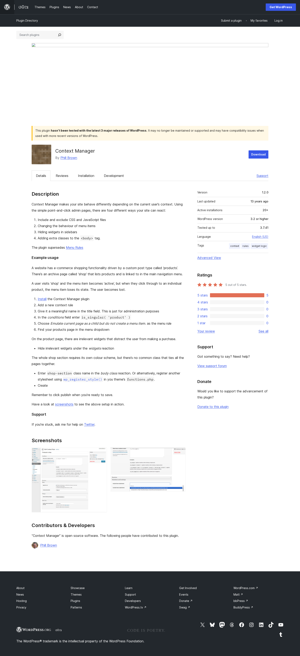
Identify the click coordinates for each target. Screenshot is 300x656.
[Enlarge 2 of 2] (180, 453)
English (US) (260, 236)
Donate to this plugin (213, 407)
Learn (128, 588)
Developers (133, 601)
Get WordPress (281, 7)
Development (114, 176)
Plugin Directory (27, 20)
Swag (184, 607)
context (234, 246)
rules (245, 246)
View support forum (212, 366)
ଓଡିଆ (58, 630)
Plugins (75, 601)
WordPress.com (245, 588)
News (20, 594)
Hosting (21, 601)
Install (42, 299)
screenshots (64, 404)
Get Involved (188, 588)
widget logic (259, 246)
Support (262, 176)
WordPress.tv (136, 607)
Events (183, 594)
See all (263, 331)
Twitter (89, 424)
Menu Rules (74, 247)
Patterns (76, 607)
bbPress (240, 601)
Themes (76, 594)
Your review (206, 331)
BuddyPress (243, 607)
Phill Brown (68, 158)
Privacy (21, 607)
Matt (238, 594)
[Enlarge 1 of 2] (101, 453)
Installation (86, 176)
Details (41, 176)
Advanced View (209, 258)
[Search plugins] (60, 35)
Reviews (62, 176)
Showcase (78, 588)
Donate (186, 601)
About (20, 588)
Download (258, 154)
